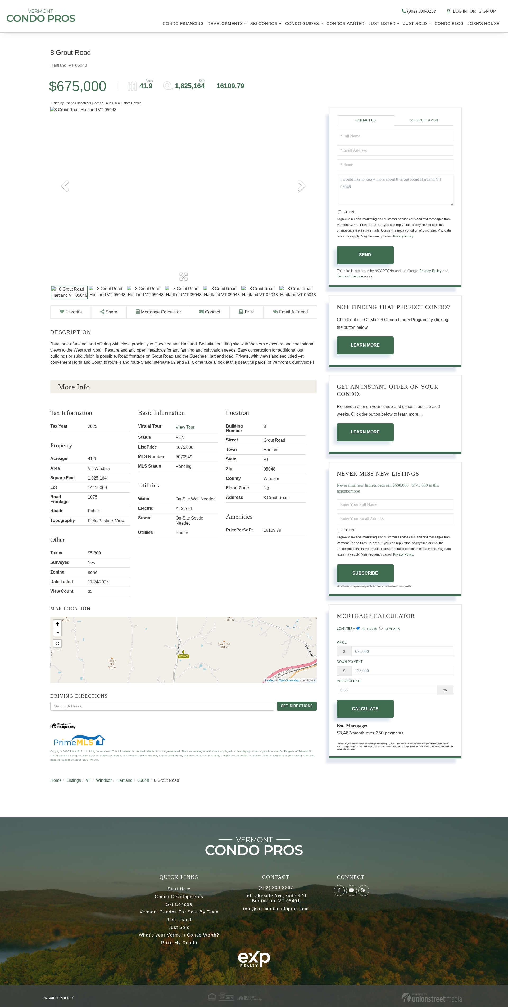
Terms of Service (350, 276)
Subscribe (365, 573)
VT (88, 780)
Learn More (365, 345)
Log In (460, 11)
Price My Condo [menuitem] (179, 943)
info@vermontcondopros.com (276, 909)
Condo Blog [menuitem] (449, 23)
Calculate (365, 709)
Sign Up (487, 11)
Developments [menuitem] (225, 23)
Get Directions (297, 706)
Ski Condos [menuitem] (264, 23)
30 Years (369, 629)
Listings (73, 780)
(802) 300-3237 (421, 11)
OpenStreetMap (289, 680)
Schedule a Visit (424, 120)
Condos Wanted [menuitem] (345, 23)
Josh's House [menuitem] (484, 23)
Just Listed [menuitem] (382, 23)
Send (365, 254)
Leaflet (269, 680)
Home (56, 780)
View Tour (185, 427)
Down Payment (349, 662)
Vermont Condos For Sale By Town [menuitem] (179, 912)
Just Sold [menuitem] (415, 23)
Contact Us (365, 120)
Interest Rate (349, 681)
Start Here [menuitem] (179, 889)
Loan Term (346, 629)
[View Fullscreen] (57, 643)
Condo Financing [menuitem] (183, 23)
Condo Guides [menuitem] (302, 23)
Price (342, 642)
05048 (143, 780)
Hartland (124, 780)
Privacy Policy (403, 236)
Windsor (104, 780)
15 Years (392, 629)
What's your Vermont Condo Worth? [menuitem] (179, 935)
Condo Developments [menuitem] (179, 896)
